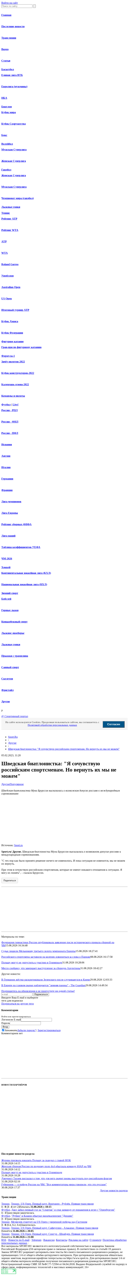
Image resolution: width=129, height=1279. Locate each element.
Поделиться (10, 880)
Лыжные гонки (10, 207)
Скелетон (7, 678)
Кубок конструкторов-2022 (17, 373)
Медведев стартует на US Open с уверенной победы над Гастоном (49, 1221)
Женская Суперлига (13, 161)
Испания (6, 444)
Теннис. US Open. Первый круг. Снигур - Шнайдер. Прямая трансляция (52, 1234)
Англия (5, 455)
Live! (15, 404)
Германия (7, 478)
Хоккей (5, 567)
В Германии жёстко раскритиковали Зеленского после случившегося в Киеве (45, 979)
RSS (3, 1240)
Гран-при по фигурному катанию (21, 347)
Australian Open (10, 287)
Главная (6, 15)
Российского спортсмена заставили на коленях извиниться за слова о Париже (45, 956)
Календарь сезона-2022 (15, 384)
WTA (4, 252)
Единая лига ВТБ (12, 75)
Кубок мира (8, 112)
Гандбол (6, 169)
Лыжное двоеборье (12, 633)
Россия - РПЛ (9, 410)
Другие (5, 701)
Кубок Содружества (13, 123)
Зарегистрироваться (49, 1030)
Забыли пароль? (26, 1030)
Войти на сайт (9, 2)
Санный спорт (10, 667)
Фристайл (7, 690)
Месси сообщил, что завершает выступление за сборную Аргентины (40, 968)
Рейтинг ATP (9, 218)
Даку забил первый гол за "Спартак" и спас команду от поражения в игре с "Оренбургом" (63, 1209)
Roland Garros (9, 264)
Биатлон (6, 106)
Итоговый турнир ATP (15, 310)
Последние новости (13, 26)
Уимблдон (7, 275)
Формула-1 (8, 355)
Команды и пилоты (13, 395)
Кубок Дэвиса (9, 321)
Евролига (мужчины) (14, 86)
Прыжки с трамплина (14, 655)
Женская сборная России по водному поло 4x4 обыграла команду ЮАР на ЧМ (46, 1166)
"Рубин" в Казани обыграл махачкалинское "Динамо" (42, 1215)
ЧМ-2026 (6, 558)
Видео (5, 49)
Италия (6, 467)
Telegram (36, 1240)
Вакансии (49, 1240)
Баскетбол (7, 69)
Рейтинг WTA (9, 230)
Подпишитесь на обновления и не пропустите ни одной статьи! (38, 991)
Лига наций (8, 535)
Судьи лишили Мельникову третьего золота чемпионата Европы (38, 951)
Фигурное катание (12, 341)
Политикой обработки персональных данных (52, 725)
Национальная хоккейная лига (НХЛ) (24, 584)
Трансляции (8, 37)
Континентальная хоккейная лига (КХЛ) (26, 573)
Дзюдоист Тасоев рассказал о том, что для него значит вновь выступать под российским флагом (56, 1178)
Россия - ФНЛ (9, 421)
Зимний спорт (9, 593)
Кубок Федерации (12, 332)
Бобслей (6, 598)
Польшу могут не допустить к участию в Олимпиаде (31, 962)
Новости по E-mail (18, 1240)
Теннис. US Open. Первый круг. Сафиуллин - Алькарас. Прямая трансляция (54, 1227)
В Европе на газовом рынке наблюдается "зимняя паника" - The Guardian (43, 985)
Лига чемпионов (11, 501)
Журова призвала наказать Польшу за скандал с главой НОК (36, 1160)
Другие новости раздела (114, 1190)
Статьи (5, 60)
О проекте (95, 1240)
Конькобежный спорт (14, 621)
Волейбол (7, 143)
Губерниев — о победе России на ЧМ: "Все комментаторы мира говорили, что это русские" (54, 1184)
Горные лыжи (9, 610)
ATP (4, 241)
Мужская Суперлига (14, 149)
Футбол (6, 404)
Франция (7, 490)
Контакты (61, 1240)
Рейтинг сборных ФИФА (16, 524)
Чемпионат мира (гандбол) (17, 198)
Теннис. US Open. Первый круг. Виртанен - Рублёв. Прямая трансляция (52, 1203)
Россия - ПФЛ (9, 433)
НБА (4, 97)
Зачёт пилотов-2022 (13, 361)
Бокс (4, 135)
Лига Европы (9, 512)
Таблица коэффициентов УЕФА (20, 547)
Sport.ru (18, 845)
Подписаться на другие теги (17, 1003)
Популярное (17, 784)
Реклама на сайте (78, 1240)
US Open (6, 298)
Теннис (5, 213)
